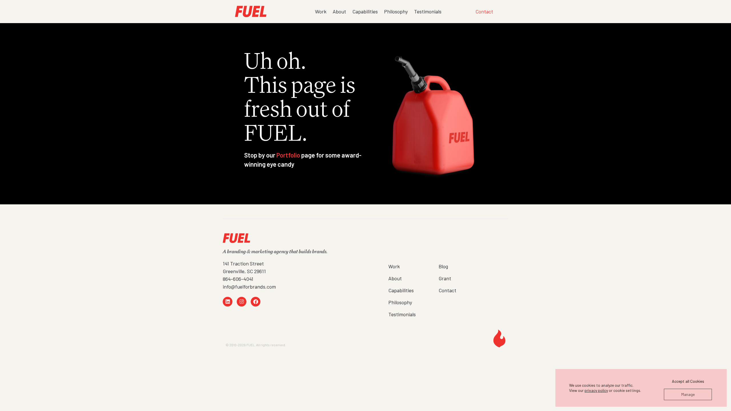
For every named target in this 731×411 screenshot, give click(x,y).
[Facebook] (255, 302)
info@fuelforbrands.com (249, 286)
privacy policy (596, 390)
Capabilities (365, 11)
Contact (484, 11)
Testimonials (427, 11)
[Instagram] (241, 302)
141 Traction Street (243, 263)
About (339, 11)
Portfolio (288, 155)
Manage (688, 394)
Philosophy (396, 11)
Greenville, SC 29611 (244, 271)
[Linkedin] (227, 302)
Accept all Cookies (688, 381)
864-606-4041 (238, 279)
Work (320, 11)
